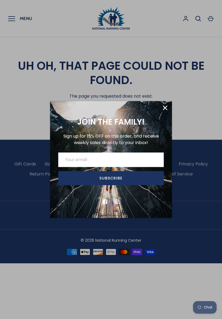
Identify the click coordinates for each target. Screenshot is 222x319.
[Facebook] (105, 202)
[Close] (165, 108)
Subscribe (110, 178)
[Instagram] (117, 202)
